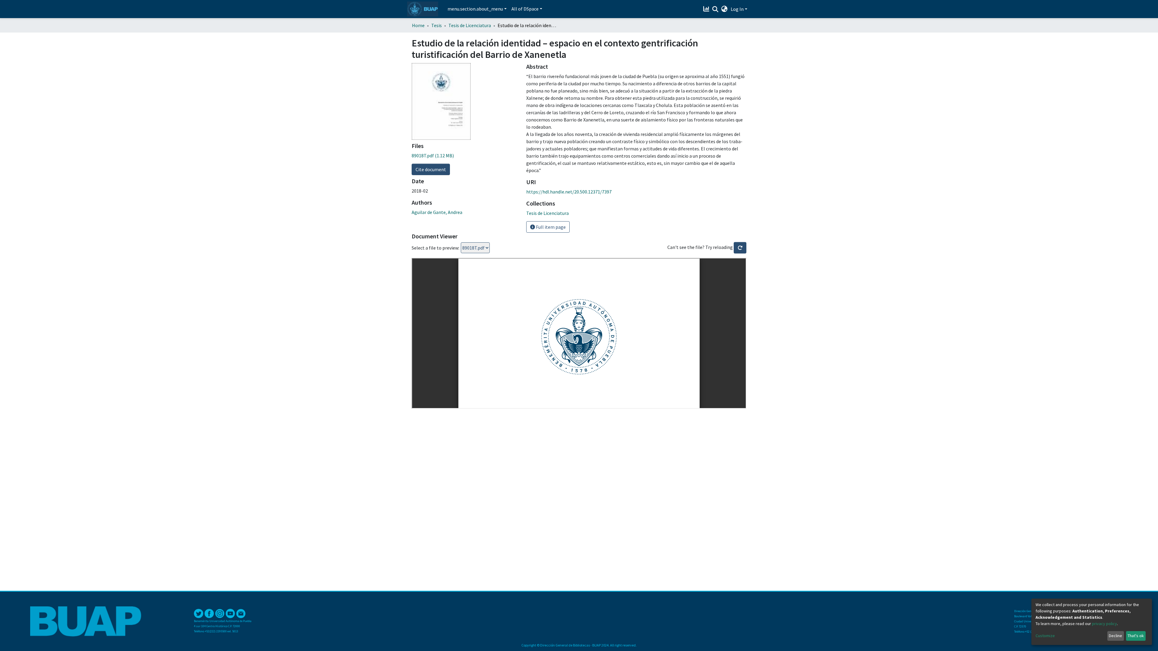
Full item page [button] (550, 227)
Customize (1045, 635)
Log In (737, 9)
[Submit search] (715, 9)
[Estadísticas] (707, 9)
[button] (724, 9)
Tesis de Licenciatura (469, 25)
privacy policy (1104, 623)
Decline (1115, 635)
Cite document (431, 169)
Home (418, 25)
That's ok (1136, 635)
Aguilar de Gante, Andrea (437, 212)
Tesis (436, 25)
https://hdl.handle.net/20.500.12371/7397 (569, 192)
